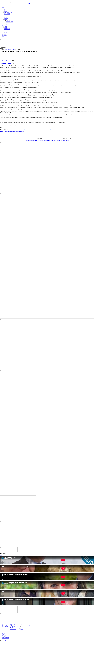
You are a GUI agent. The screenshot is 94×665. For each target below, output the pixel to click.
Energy (5, 11)
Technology (6, 18)
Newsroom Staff (4, 625)
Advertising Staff (5, 626)
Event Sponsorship (12, 626)
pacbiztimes (10, 60)
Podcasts (28, 624)
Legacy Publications (30, 625)
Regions (5, 19)
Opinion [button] (3, 25)
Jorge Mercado (4, 60)
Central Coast (8, 20)
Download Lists (6, 31)
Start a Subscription (22, 624)
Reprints (5, 32)
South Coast (8, 23)
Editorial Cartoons (7, 28)
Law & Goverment (7, 14)
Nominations (4, 34)
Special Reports (4, 35)
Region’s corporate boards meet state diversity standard (59, 140)
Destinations (6, 10)
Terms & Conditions (5, 637)
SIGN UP (1, 555)
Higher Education (7, 13)
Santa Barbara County (9, 22)
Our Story (3, 624)
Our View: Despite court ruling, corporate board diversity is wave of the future (37, 140)
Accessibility (4, 635)
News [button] (3, 7)
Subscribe (5, 3)
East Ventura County (9, 21)
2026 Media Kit (12, 625)
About (3, 634)
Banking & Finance (7, 8)
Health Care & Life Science (8, 12)
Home (6, 49)
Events (3, 36)
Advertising (11, 627)
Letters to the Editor (7, 29)
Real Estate (6, 16)
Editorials (5, 27)
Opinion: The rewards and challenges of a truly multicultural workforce (12, 131)
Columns (5, 9)
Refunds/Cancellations (5, 638)
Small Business (6, 17)
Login (3, 3)
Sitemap (3, 636)
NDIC (5, 640)
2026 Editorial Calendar (13, 624)
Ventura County (8, 24)
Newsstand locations (13, 629)
